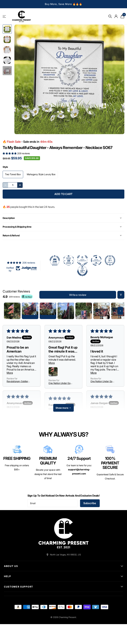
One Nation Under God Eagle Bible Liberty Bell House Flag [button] (60, 383)
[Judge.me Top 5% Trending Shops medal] (110, 260)
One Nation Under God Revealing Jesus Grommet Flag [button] (102, 381)
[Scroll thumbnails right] (120, 311)
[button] (10, 153)
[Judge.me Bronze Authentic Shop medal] (82, 260)
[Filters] (120, 295)
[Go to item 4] (66, 311)
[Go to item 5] (83, 311)
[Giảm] (5, 185)
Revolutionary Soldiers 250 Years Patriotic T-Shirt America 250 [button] (18, 381)
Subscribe (89, 503)
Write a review (77, 294)
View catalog (4, 16)
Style (5, 166)
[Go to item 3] (48, 311)
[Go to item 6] (101, 311)
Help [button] (7, 576)
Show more (62, 407)
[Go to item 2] (30, 311)
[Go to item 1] (12, 311)
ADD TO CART (63, 194)
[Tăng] (19, 185)
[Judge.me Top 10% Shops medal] (82, 271)
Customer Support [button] (18, 586)
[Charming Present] (63, 533)
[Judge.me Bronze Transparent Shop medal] (96, 260)
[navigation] (7, 29)
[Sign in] (116, 16)
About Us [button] (11, 566)
